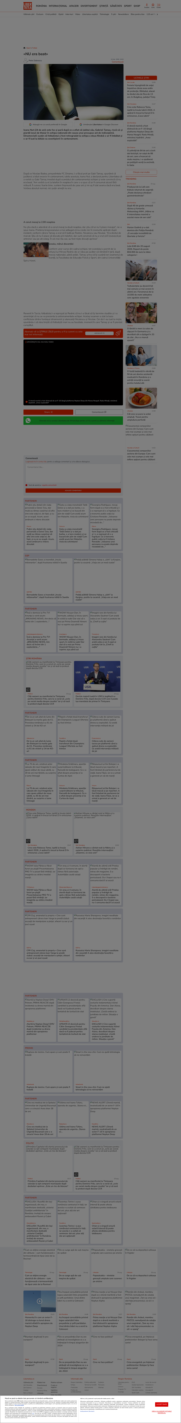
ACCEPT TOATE (161, 1404)
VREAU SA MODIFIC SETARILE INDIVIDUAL (162, 1412)
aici (33, 1413)
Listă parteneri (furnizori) (87, 1411)
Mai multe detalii (19, 1405)
